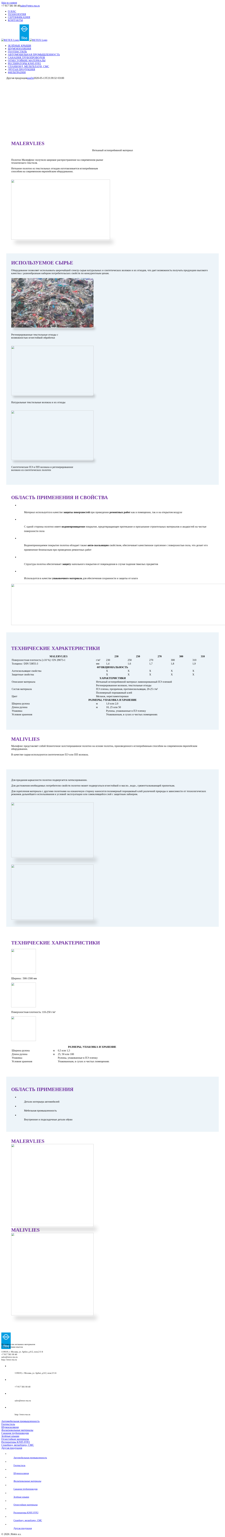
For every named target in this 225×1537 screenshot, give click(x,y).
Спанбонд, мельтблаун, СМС (17, 1445)
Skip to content (9, 2)
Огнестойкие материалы (15, 1439)
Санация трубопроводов (15, 1433)
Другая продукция (11, 1448)
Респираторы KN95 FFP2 (15, 1442)
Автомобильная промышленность (20, 1421)
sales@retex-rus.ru (30, 5)
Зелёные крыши (10, 1436)
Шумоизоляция (10, 1427)
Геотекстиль (8, 1424)
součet (30, 78)
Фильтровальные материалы (17, 1430)
